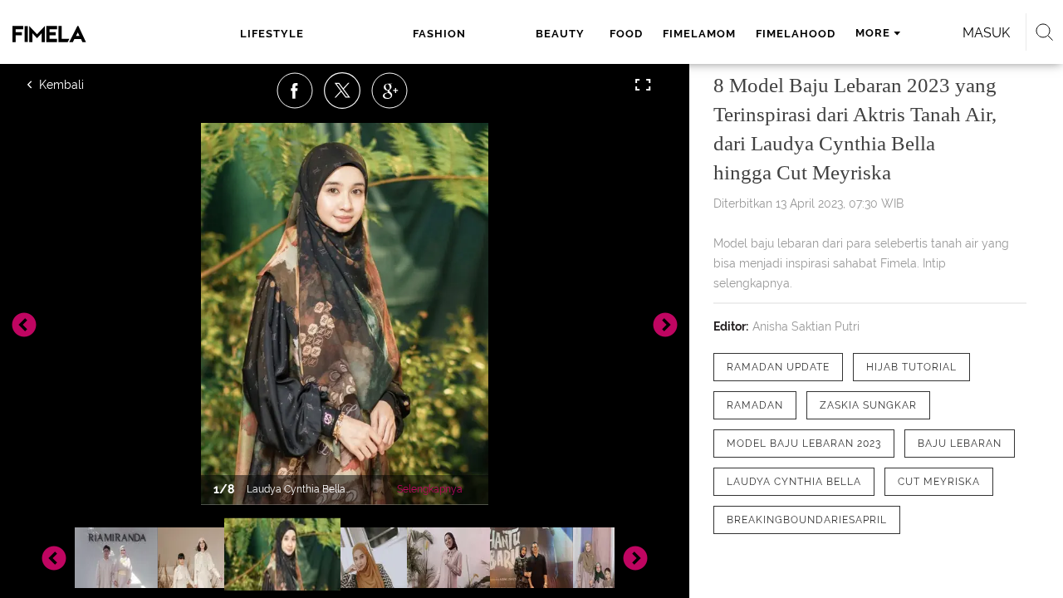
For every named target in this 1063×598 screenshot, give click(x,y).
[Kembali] (87, 84)
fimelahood (795, 33)
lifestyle (272, 33)
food (626, 33)
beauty (560, 33)
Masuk (986, 33)
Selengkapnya (430, 489)
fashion (439, 33)
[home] (81, 34)
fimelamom (699, 33)
